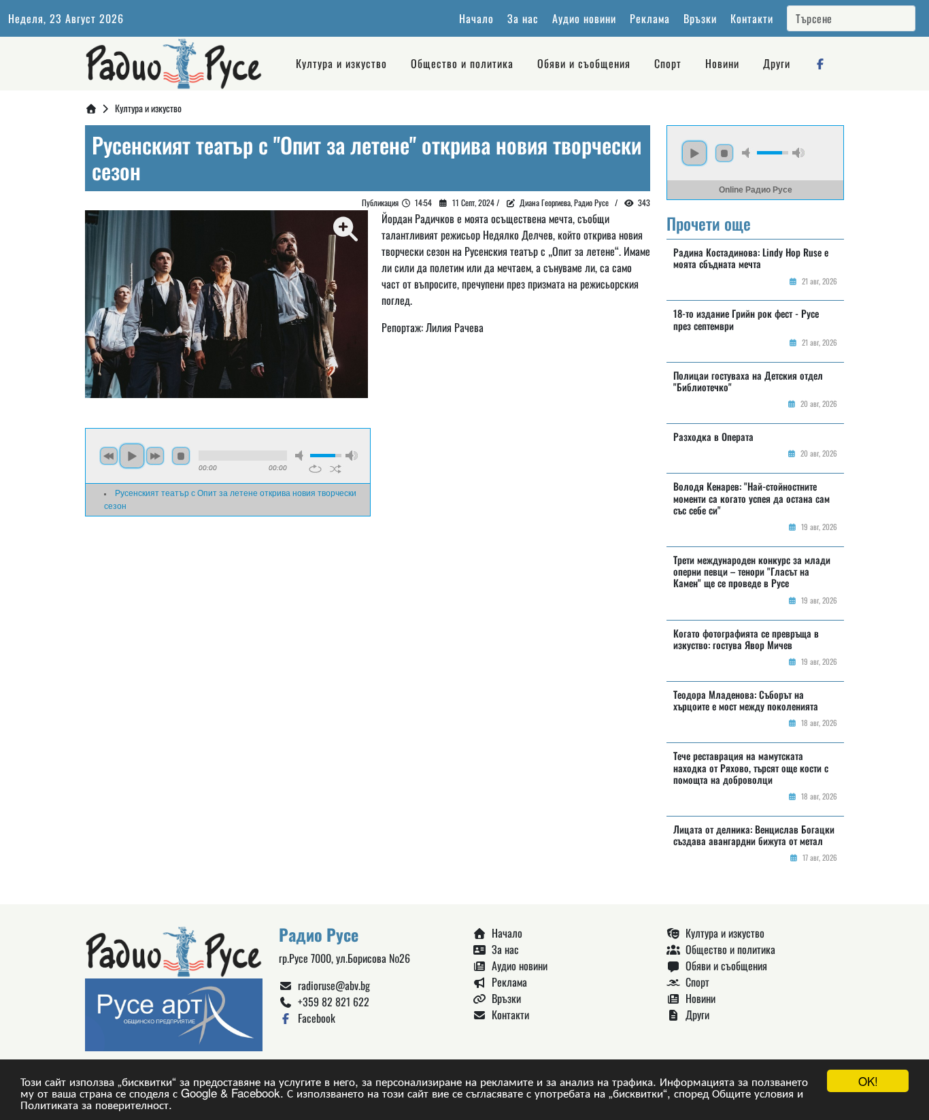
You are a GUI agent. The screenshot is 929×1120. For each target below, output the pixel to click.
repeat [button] (315, 469)
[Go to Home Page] (91, 108)
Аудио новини (584, 18)
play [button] (132, 456)
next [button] (155, 455)
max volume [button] (351, 455)
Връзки (700, 18)
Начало (476, 18)
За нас (523, 18)
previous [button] (108, 455)
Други (776, 63)
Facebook (313, 1018)
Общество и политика (462, 63)
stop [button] (180, 455)
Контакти (751, 18)
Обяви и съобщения (583, 63)
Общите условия (753, 1092)
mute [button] (301, 455)
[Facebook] (821, 63)
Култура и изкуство (341, 63)
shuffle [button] (335, 469)
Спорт (667, 63)
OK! (868, 1080)
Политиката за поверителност (94, 1104)
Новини (722, 63)
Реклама (650, 18)
